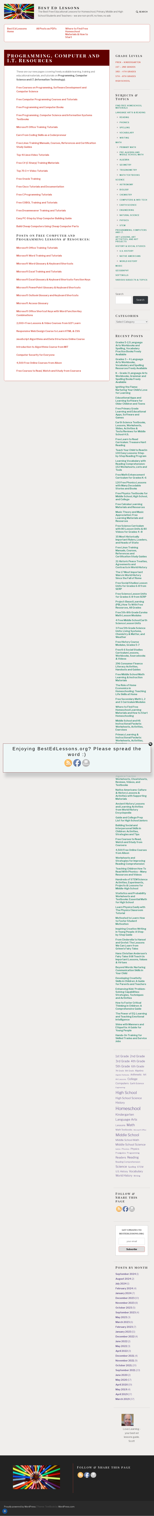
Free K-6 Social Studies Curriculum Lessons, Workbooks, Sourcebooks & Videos (130, 654)
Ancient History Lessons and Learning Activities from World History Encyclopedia (130, 808)
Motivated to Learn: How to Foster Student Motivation (130, 921)
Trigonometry (128, 170)
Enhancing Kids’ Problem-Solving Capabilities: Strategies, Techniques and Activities (131, 993)
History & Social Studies (130, 246)
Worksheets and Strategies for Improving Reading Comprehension (130, 860)
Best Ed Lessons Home (17, 30)
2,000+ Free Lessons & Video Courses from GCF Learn (48, 323)
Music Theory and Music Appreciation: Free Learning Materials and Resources (130, 516)
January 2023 (125, 1331)
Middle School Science (131, 1144)
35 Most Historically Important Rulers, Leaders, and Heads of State (131, 539)
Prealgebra (121, 1153)
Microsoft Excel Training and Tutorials (39, 271)
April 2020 (124, 1384)
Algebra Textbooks (122, 1075)
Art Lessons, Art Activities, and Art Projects (127, 239)
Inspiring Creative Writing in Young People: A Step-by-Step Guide (131, 931)
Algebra (124, 160)
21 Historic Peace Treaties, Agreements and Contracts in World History (131, 564)
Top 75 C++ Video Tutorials (32, 170)
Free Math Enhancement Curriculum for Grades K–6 (131, 476)
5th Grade (123, 1066)
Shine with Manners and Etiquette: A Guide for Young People (130, 1027)
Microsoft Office (140, 1130)
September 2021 (128, 1370)
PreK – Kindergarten (128, 62)
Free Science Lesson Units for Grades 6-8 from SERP (131, 595)
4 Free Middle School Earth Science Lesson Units (131, 622)
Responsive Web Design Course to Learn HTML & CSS (48, 331)
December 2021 (127, 1355)
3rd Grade (123, 1061)
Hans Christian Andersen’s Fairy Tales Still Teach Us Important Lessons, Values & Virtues (131, 958)
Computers (122, 1083)
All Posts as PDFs (46, 28)
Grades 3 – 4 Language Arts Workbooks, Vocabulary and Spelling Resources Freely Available (131, 364)
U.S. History (127, 251)
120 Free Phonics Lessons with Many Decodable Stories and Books (131, 485)
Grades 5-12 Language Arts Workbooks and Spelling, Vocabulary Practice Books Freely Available (129, 348)
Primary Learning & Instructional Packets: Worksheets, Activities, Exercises (129, 739)
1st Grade (122, 1056)
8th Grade (129, 1071)
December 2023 (127, 1298)
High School (123, 81)
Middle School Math (127, 1139)
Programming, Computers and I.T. (131, 231)
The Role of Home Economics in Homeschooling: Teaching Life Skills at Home (131, 690)
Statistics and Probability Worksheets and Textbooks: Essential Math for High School (131, 898)
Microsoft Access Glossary (32, 303)
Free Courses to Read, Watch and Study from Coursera (48, 370)
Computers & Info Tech (133, 200)
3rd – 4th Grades (126, 72)
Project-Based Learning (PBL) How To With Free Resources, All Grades (130, 604)
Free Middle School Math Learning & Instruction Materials (130, 677)
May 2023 (123, 1317)
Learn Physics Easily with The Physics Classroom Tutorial (130, 910)
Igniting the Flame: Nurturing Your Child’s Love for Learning (131, 390)
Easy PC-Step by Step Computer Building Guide (44, 218)
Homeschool (128, 1108)
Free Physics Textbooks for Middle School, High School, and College (132, 496)
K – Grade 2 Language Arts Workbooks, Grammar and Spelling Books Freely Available (131, 378)
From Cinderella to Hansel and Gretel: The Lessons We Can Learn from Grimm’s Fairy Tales (131, 944)
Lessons (120, 1125)
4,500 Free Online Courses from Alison (39, 362)
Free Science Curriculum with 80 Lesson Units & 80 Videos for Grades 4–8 (131, 528)
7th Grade (120, 1071)
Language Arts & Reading (130, 112)
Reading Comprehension (128, 1162)
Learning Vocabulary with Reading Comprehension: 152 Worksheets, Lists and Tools (131, 465)
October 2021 (126, 1365)
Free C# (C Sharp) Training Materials (37, 162)
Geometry (125, 165)
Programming (133, 1153)
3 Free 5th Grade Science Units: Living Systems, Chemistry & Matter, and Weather (130, 633)
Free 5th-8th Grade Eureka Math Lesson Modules (131, 614)
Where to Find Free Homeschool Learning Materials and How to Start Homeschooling (132, 711)
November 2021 (126, 1360)
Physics (124, 220)
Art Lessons (121, 1079)
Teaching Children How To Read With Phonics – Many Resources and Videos (131, 871)
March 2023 (124, 1322)
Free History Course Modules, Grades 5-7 (128, 643)
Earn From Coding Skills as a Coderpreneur (41, 135)
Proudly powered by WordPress (20, 1506)
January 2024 (125, 1293)
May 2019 (123, 1389)
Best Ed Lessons (59, 8)
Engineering (127, 210)
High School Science (129, 1098)
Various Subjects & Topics (131, 280)
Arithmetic (136, 1074)
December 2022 (127, 1336)
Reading (124, 117)
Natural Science (129, 215)
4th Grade (138, 1061)
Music (119, 266)
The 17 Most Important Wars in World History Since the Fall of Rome (129, 575)
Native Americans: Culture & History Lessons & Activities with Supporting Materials (131, 794)
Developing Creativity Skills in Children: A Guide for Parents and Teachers (131, 981)
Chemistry (126, 195)
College (132, 1079)
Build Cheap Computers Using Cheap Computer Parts (47, 226)
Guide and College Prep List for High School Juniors (132, 819)
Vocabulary (127, 133)
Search (119, 294)
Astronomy (126, 184)
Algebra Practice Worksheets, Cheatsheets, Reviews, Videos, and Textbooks (132, 780)
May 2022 (123, 1346)
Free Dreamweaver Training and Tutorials (41, 210)
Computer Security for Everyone (35, 354)
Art (144, 1074)
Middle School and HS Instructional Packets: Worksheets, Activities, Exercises (129, 725)
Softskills (122, 275)
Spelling (125, 127)
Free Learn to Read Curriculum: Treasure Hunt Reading (131, 442)
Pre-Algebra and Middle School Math (132, 153)
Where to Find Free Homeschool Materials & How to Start (76, 33)
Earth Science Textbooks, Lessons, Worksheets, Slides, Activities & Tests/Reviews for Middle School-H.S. (131, 428)
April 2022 (123, 1351)
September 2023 (127, 1312)
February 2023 (126, 1327)
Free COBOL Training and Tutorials (36, 202)
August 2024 (125, 1278)
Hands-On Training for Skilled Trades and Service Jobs (131, 1038)
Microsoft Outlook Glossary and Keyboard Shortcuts (47, 295)
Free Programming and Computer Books (40, 107)
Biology (124, 190)
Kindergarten (125, 1114)
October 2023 (125, 1307)
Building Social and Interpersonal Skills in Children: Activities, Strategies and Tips (128, 830)
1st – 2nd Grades (126, 67)
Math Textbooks (130, 175)
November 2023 (127, 1302)
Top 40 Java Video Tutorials (32, 155)
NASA (118, 1149)
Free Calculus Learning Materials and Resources (130, 506)
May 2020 (123, 1379)
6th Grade (137, 1066)
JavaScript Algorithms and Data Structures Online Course (50, 339)
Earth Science (128, 205)
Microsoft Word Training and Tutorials (39, 255)
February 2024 (126, 1288)
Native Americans (130, 256)
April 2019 (124, 1394)
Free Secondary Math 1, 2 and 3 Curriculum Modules (130, 700)
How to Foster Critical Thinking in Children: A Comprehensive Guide (129, 1005)
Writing (124, 138)
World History (128, 261)
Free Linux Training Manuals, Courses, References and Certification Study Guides (131, 552)
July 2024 (122, 1283)
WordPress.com (66, 1506)
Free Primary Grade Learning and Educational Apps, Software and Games (131, 413)
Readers (121, 1157)
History (120, 1102)
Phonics (124, 122)
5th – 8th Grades (126, 76)
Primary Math (128, 147)
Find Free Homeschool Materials (129, 106)
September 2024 (127, 1274)
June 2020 (123, 1375)
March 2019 (125, 1399)
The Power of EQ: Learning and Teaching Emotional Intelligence (131, 1016)
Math (119, 142)
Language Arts (126, 1119)
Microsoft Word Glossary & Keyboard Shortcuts (44, 263)
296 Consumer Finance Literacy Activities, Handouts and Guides (129, 666)
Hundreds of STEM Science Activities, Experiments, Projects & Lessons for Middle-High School (132, 884)
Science (120, 180)
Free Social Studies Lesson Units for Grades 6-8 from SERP (131, 586)
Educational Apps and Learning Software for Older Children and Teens (130, 400)
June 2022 (123, 1341)
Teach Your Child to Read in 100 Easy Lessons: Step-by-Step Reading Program (131, 453)
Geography (122, 270)
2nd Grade (137, 1056)
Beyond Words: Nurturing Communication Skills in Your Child (130, 970)
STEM (123, 225)
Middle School (127, 1135)
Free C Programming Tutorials (34, 194)
